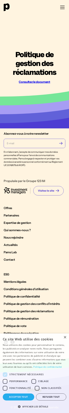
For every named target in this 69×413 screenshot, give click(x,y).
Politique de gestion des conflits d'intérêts (32, 304)
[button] (61, 7)
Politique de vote (15, 326)
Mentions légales (15, 282)
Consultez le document (34, 82)
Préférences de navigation (21, 333)
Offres (8, 208)
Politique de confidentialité (22, 296)
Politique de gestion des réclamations (29, 311)
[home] (7, 7)
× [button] (64, 337)
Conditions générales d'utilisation (26, 289)
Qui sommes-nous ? (17, 230)
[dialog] (34, 373)
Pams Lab (10, 252)
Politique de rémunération (21, 318)
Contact (9, 259)
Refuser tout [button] (51, 396)
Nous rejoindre (13, 237)
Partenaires (11, 215)
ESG (6, 274)
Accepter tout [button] (18, 396)
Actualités (11, 245)
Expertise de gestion (17, 223)
